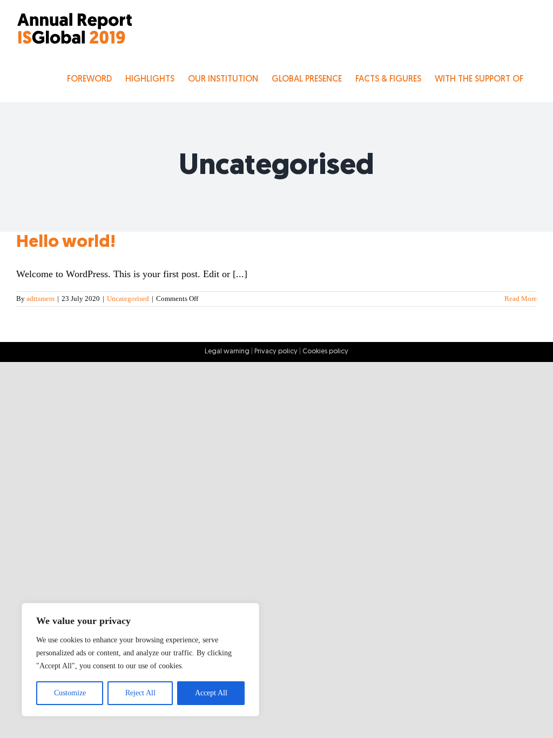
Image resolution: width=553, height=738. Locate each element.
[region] (140, 659)
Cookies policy (325, 351)
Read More (520, 298)
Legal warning (227, 351)
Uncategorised (128, 298)
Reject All (140, 693)
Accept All (211, 693)
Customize (70, 693)
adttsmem (40, 298)
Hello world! (66, 242)
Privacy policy (276, 351)
